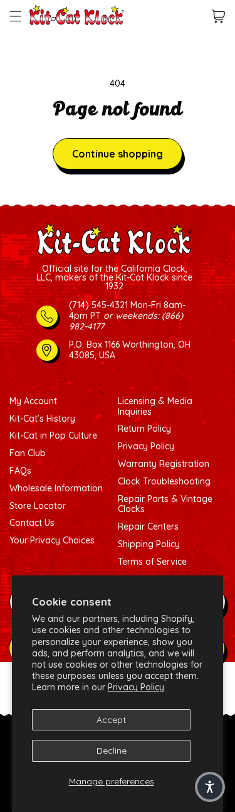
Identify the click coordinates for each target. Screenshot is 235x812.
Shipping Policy (149, 544)
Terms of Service (152, 562)
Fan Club (27, 453)
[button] (15, 16)
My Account (33, 401)
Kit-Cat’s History (42, 419)
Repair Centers (148, 526)
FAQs (20, 471)
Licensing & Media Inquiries (155, 406)
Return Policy (144, 429)
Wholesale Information (56, 488)
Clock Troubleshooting (164, 481)
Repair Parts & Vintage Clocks (165, 504)
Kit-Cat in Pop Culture (53, 435)
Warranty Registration (163, 464)
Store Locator (37, 506)
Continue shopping (117, 153)
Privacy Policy (136, 687)
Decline (112, 750)
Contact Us (32, 523)
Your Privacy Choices (52, 540)
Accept (111, 719)
